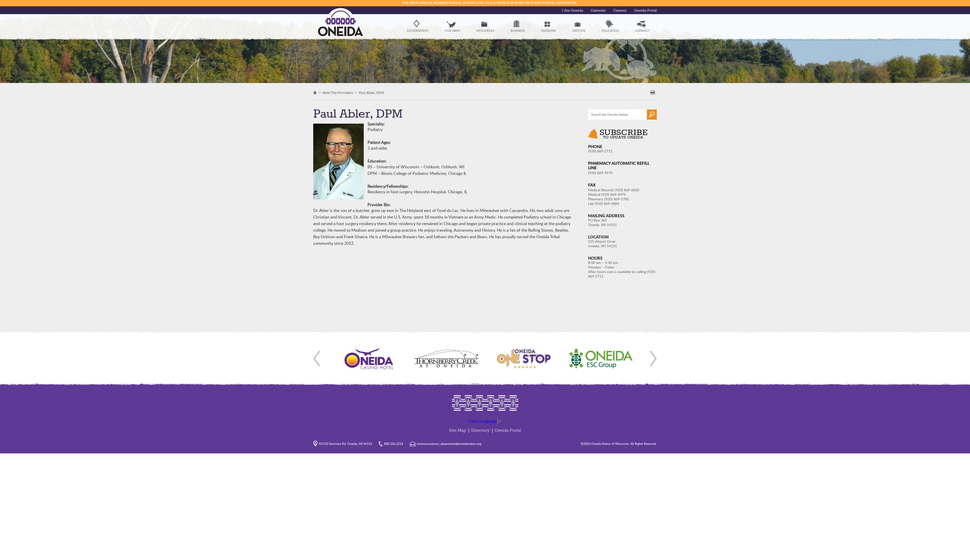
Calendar (598, 10)
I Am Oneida (572, 10)
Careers (619, 10)
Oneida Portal (645, 10)
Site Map (457, 430)
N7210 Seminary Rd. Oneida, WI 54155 (345, 444)
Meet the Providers (338, 93)
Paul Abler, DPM (371, 93)
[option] (369, 358)
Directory (480, 430)
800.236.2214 (393, 444)
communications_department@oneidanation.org (449, 444)
